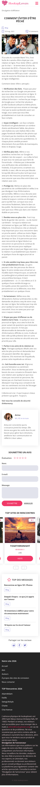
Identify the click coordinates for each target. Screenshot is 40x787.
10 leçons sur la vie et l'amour (17, 625)
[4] (23, 458)
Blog (6, 28)
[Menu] (36, 3)
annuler (28, 503)
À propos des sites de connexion (15, 678)
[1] (15, 458)
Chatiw (4, 705)
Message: (6, 485)
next (24, 567)
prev (15, 567)
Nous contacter (8, 682)
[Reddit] (14, 645)
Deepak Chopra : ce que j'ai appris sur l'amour (19, 598)
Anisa (17, 415)
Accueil (5, 666)
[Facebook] (19, 645)
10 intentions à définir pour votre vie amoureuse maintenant (19, 612)
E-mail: (5, 474)
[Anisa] (8, 417)
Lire (20, 553)
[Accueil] (15, 3)
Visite (20, 558)
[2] (17, 458)
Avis (3, 670)
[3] (20, 458)
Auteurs (5, 674)
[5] (25, 458)
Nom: (4, 463)
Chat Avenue (7, 709)
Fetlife (4, 698)
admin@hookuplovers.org (19, 727)
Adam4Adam (7, 694)
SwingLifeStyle (8, 702)
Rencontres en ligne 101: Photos (18, 585)
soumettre (12, 503)
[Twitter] (25, 645)
